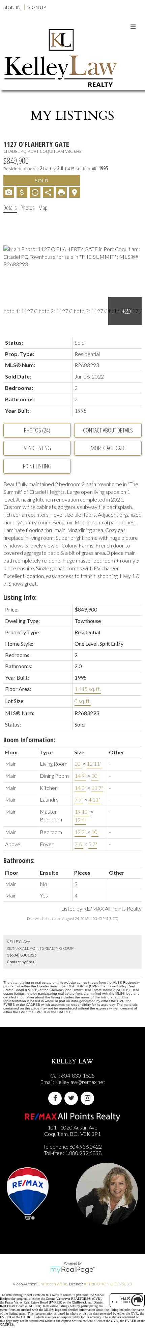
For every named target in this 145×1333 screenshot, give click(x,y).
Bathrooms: (19, 860)
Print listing (37, 466)
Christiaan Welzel (52, 1283)
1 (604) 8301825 (22, 955)
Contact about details (108, 430)
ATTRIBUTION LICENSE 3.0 (108, 1283)
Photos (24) (37, 430)
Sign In (12, 7)
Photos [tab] (28, 208)
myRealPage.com (72, 1270)
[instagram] (89, 1098)
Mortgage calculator (108, 448)
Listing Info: (20, 597)
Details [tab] (10, 208)
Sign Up (37, 7)
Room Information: (29, 739)
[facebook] (56, 1098)
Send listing (37, 448)
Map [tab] (43, 208)
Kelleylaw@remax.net (80, 1082)
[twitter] (72, 1098)
